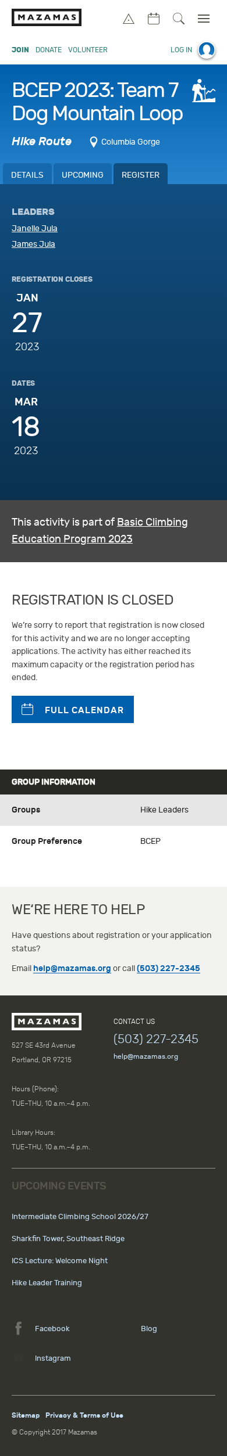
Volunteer (88, 50)
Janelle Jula (35, 228)
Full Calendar (84, 710)
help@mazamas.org (72, 968)
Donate (49, 50)
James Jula (33, 244)
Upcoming (83, 175)
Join (20, 50)
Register (140, 175)
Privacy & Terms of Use (84, 1415)
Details (27, 175)
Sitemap (26, 1415)
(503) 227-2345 (168, 968)
